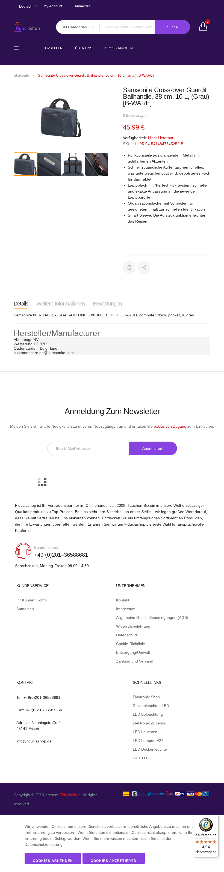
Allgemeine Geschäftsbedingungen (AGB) (152, 617)
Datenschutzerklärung (44, 844)
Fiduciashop (70, 795)
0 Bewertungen (134, 115)
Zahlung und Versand (134, 661)
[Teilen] (144, 267)
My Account (52, 6)
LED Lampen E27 (148, 740)
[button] (49, 164)
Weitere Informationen (60, 304)
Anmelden (82, 6)
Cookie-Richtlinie (130, 644)
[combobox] (123, 27)
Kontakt (122, 600)
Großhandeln (119, 48)
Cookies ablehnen (53, 861)
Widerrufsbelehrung (133, 626)
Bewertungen (107, 304)
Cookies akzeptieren (114, 861)
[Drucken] (129, 267)
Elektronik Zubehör (149, 723)
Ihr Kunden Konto (31, 600)
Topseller (53, 48)
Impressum (125, 609)
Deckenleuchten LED (151, 705)
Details (21, 304)
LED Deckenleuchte (150, 749)
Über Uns (83, 48)
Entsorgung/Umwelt (133, 652)
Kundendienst (46, 547)
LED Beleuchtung (148, 714)
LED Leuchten (145, 732)
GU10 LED (142, 758)
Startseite (21, 75)
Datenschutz (127, 635)
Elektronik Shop (146, 697)
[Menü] (215, 818)
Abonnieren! (152, 448)
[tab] (21, 303)
